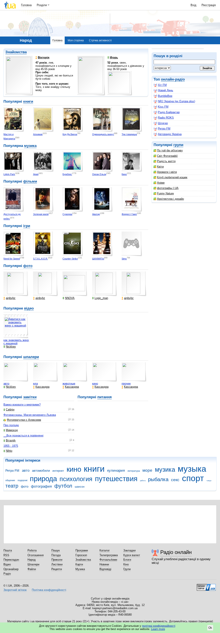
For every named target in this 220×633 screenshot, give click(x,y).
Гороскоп (81, 555)
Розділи (42, 5)
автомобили (41, 470)
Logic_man (101, 298)
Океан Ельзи (99, 174)
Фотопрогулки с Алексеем (24, 419)
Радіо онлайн (176, 552)
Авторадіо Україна (170, 134)
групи (178, 145)
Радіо (7, 573)
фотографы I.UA (168, 188)
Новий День (165, 90)
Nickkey (11, 346)
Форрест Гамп (129, 214)
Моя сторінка (76, 40)
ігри (26, 226)
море (147, 470)
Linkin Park (9, 174)
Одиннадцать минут (103, 134)
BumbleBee (165, 96)
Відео (7, 564)
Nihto (9, 450)
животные (69, 383)
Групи (127, 569)
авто (6, 383)
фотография (41, 486)
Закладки (129, 550)
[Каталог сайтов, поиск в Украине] (206, 585)
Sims (124, 258)
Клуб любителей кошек (172, 177)
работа (142, 481)
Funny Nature (165, 193)
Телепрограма (108, 555)
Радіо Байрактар (169, 112)
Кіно (126, 564)
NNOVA (70, 298)
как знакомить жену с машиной (16, 342)
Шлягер (163, 123)
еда (35, 383)
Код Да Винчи (70, 134)
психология (76, 479)
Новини (104, 564)
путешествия (116, 479)
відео (29, 308)
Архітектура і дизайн (170, 198)
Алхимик (38, 134)
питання (104, 397)
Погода (56, 555)
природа (43, 479)
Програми (81, 550)
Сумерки (67, 214)
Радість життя (166, 161)
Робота (32, 550)
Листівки (57, 564)
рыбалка (158, 479)
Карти (79, 564)
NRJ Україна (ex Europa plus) (176, 101)
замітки (30, 397)
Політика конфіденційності (49, 590)
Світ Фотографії (167, 155)
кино (95, 383)
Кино (124, 174)
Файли (32, 569)
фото (27, 266)
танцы (208, 481)
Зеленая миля (41, 214)
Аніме (161, 182)
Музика (80, 569)
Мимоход (12, 430)
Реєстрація (209, 5)
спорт (193, 478)
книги (28, 101)
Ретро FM (164, 128)
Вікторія (43, 57)
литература (133, 471)
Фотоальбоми (108, 559)
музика (30, 146)
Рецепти (56, 569)
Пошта (7, 550)
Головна (26, 5)
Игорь (114, 57)
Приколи (56, 559)
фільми (30, 181)
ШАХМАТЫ (98, 258)
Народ (32, 559)
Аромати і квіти (167, 172)
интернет (58, 470)
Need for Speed (11, 258)
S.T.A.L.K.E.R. (40, 258)
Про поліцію (11, 425)
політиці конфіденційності (158, 625)
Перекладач (11, 559)
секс (175, 479)
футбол (63, 486)
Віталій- (11, 440)
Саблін (10, 409)
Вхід (193, 5)
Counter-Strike (70, 258)
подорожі (22, 480)
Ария (35, 174)
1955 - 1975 (10, 445)
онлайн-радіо (173, 79)
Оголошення (36, 555)
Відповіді (105, 569)
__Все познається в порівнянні (23, 435)
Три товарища (129, 134)
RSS (6, 555)
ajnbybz (10, 298)
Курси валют (131, 555)
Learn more (158, 629)
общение (10, 480)
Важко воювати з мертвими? (22, 404)
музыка (192, 468)
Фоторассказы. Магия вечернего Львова (29, 414)
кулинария (116, 470)
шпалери (31, 357)
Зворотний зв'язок (15, 590)
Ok (210, 627)
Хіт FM (162, 85)
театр (11, 486)
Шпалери (33, 564)
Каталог (104, 550)
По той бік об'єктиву (170, 150)
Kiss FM (163, 106)
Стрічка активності (100, 40)
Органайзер (10, 569)
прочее (126, 383)
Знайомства (16, 52)
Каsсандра (42, 386)
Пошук (55, 550)
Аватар (96, 214)
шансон (79, 486)
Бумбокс (67, 174)
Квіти (160, 166)
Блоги (127, 559)
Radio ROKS (166, 117)
